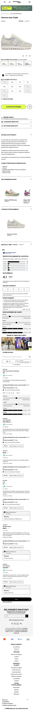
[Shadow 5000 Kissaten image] (12, 191)
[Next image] (29, 56)
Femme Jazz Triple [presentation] (9, 18)
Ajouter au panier (13, 107)
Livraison (16, 656)
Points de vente (16, 670)
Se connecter (16, 647)
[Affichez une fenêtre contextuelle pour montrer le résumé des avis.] (29, 21)
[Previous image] (23, 56)
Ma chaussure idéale (16, 667)
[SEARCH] (9, 2)
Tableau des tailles (8, 98)
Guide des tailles (16, 672)
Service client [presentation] (16, 664)
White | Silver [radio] (27, 63)
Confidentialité (5, 701)
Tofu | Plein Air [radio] (20, 63)
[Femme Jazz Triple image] (16, 222)
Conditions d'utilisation (7, 703)
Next (29, 194)
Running (16, 689)
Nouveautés (16, 687)
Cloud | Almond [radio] (4, 63)
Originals (16, 692)
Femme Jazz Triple (12, 234)
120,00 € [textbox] (3, 21)
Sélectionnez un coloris (14, 59)
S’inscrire (16, 649)
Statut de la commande (16, 652)
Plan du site (4, 699)
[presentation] (16, 235)
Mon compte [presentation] (16, 644)
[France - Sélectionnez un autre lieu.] (26, 700)
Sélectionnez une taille (9, 79)
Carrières (16, 680)
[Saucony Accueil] (17, 2)
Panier (16, 658)
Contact (16, 661)
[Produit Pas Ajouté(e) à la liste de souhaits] (30, 107)
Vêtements (16, 694)
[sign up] (26, 616)
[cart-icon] (29, 2)
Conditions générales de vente (9, 705)
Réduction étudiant (16, 676)
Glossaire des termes (16, 674)
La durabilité (16, 678)
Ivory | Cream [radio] (12, 63)
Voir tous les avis (7, 602)
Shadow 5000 (27, 200)
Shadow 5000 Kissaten (11, 200)
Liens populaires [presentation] (16, 684)
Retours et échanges (16, 654)
